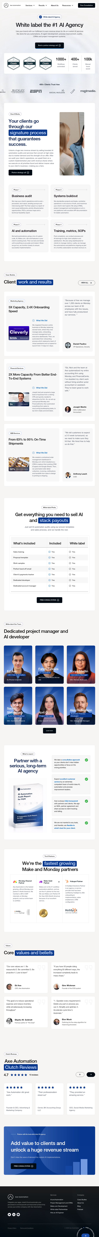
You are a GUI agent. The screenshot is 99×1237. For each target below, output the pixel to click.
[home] (12, 5)
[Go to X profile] (9, 1214)
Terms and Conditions (26, 1228)
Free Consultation (86, 5)
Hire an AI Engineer (57, 1212)
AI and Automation (56, 1199)
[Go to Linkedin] (13, 1214)
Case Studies (82, 1199)
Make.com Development (58, 1206)
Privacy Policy (12, 1228)
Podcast (80, 1209)
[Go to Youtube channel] (18, 1214)
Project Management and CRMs (61, 1203)
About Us (54, 5)
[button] (30, 5)
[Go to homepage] (27, 1197)
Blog (79, 1206)
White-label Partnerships (58, 1209)
